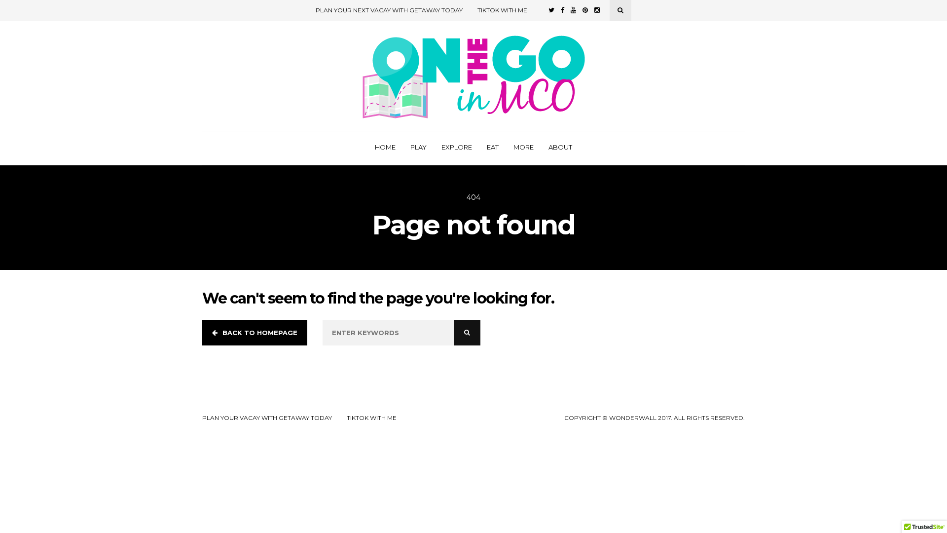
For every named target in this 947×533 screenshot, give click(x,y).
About (560, 147)
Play (418, 147)
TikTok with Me (502, 10)
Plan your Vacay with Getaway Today (267, 418)
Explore (456, 147)
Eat (493, 147)
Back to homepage (259, 333)
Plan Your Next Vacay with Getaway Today (389, 10)
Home (385, 147)
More (523, 147)
